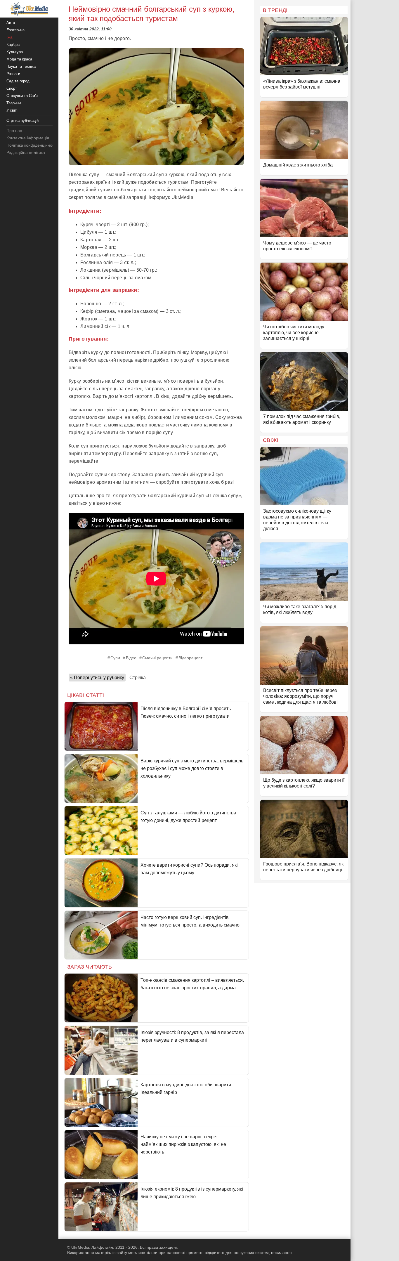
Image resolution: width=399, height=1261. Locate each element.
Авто (10, 22)
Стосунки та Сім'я (22, 95)
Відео (131, 657)
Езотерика (15, 30)
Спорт (11, 88)
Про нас (14, 130)
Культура (14, 52)
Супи (115, 657)
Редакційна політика (25, 152)
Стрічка (137, 677)
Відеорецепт (190, 657)
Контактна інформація (27, 138)
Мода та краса (19, 59)
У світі (12, 110)
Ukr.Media (182, 197)
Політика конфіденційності (31, 145)
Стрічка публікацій (22, 120)
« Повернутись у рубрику (97, 677)
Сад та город (18, 81)
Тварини (13, 103)
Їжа (9, 37)
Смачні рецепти (157, 657)
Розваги (13, 74)
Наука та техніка (21, 66)
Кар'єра (13, 44)
